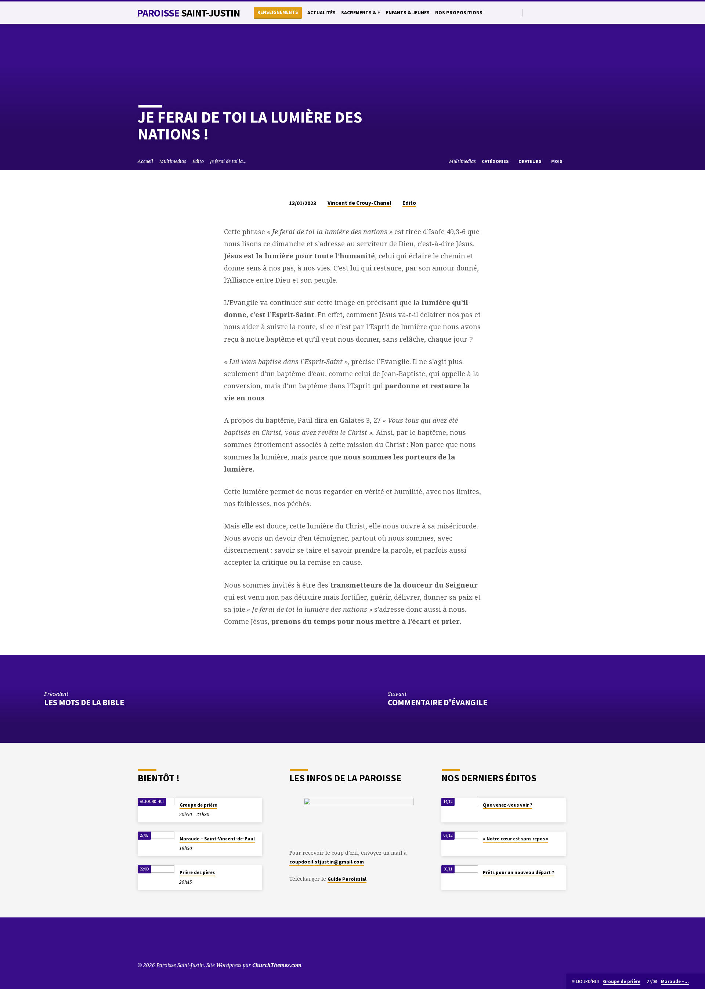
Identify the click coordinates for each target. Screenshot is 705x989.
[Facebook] (547, 12)
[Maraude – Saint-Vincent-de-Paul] (156, 844)
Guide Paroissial (347, 879)
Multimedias (172, 161)
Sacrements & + (360, 13)
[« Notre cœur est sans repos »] (459, 844)
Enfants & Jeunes (408, 13)
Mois (557, 161)
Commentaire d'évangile (437, 702)
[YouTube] (530, 12)
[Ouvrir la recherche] (516, 12)
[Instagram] (556, 12)
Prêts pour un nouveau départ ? (518, 872)
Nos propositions (458, 13)
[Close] (698, 981)
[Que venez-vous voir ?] (459, 810)
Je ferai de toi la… (228, 161)
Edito (198, 161)
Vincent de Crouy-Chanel (359, 202)
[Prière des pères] (156, 877)
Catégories (496, 161)
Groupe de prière (198, 805)
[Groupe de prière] (156, 810)
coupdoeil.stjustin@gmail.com (326, 862)
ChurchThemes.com (276, 964)
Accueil (145, 161)
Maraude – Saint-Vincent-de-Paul (217, 839)
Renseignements (277, 12)
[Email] (564, 12)
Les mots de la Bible (84, 702)
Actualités (321, 13)
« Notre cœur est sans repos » (515, 839)
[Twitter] (539, 12)
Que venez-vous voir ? (507, 805)
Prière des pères (197, 872)
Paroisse (188, 12)
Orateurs (530, 161)
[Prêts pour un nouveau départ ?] (459, 877)
